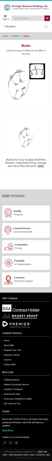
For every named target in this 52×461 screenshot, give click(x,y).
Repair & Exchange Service (16, 384)
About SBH (9, 345)
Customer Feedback (13, 389)
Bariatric (16, 36)
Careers (7, 360)
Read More (7, 430)
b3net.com (33, 458)
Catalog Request (11, 380)
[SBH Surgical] (26, 7)
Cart (6, 19)
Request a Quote (11, 355)
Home (5, 36)
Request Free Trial (12, 350)
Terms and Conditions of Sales (18, 399)
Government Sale (12, 394)
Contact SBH (10, 364)
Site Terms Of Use (12, 403)
